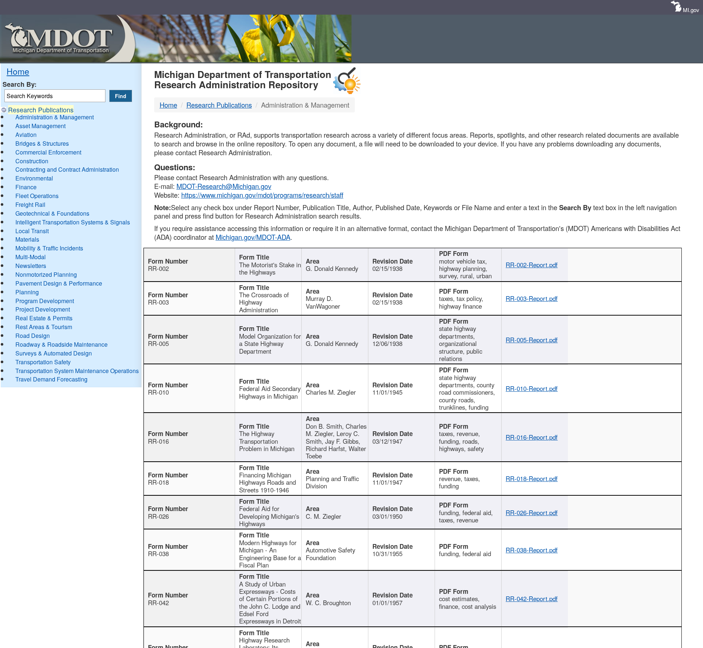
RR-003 (158, 302)
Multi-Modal (30, 257)
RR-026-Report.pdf (532, 512)
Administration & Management (54, 117)
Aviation (26, 134)
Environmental (34, 178)
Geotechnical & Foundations (52, 213)
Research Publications (41, 109)
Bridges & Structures (42, 143)
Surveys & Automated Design (53, 353)
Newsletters (30, 265)
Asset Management (40, 126)
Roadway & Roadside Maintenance (61, 344)
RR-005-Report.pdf (532, 339)
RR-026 (158, 516)
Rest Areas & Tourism (43, 327)
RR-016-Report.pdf (532, 437)
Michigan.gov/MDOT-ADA (253, 237)
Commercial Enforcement (48, 152)
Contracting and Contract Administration (67, 169)
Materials (27, 239)
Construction (31, 161)
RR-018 (158, 482)
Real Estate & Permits (43, 318)
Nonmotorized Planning (46, 274)
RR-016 (158, 441)
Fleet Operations (37, 195)
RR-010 (158, 392)
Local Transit (32, 231)
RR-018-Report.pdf (532, 478)
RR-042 (158, 602)
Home (18, 71)
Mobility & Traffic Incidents (49, 248)
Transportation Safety (43, 362)
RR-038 (158, 553)
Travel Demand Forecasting (51, 379)
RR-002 (158, 268)
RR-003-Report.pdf (532, 298)
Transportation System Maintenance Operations (77, 370)
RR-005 (158, 343)
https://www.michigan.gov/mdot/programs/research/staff (262, 195)
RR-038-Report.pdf (532, 549)
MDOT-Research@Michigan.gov (223, 186)
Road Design (32, 335)
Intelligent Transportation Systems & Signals (72, 222)
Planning (27, 292)
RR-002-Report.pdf (532, 264)
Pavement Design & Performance (58, 283)
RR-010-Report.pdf (532, 388)
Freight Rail (30, 204)
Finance (26, 187)
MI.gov (691, 10)
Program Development (44, 301)
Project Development (42, 309)
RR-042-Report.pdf (532, 598)
